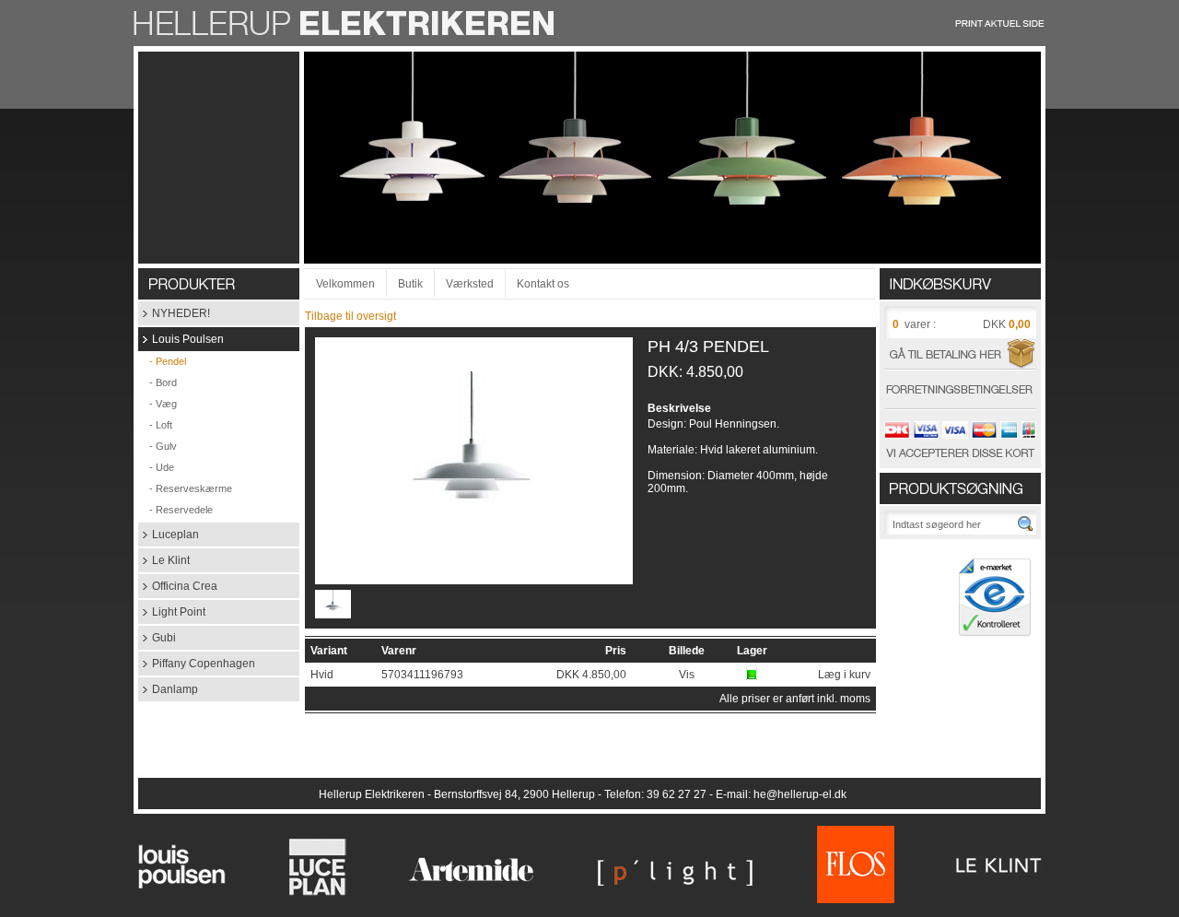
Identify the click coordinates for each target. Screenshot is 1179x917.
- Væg (157, 403)
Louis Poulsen (181, 339)
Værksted (470, 283)
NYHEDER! (174, 313)
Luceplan (168, 534)
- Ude (156, 467)
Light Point (171, 611)
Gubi (157, 637)
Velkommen (345, 283)
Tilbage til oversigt (350, 316)
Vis (687, 674)
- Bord (157, 382)
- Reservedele (175, 509)
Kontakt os (543, 283)
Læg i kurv (844, 674)
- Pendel (162, 361)
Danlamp (168, 689)
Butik (410, 283)
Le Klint (164, 560)
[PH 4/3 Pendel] (474, 547)
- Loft (155, 424)
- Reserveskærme (185, 488)
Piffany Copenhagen (196, 663)
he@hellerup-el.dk (799, 794)
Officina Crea (177, 586)
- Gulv (157, 446)
